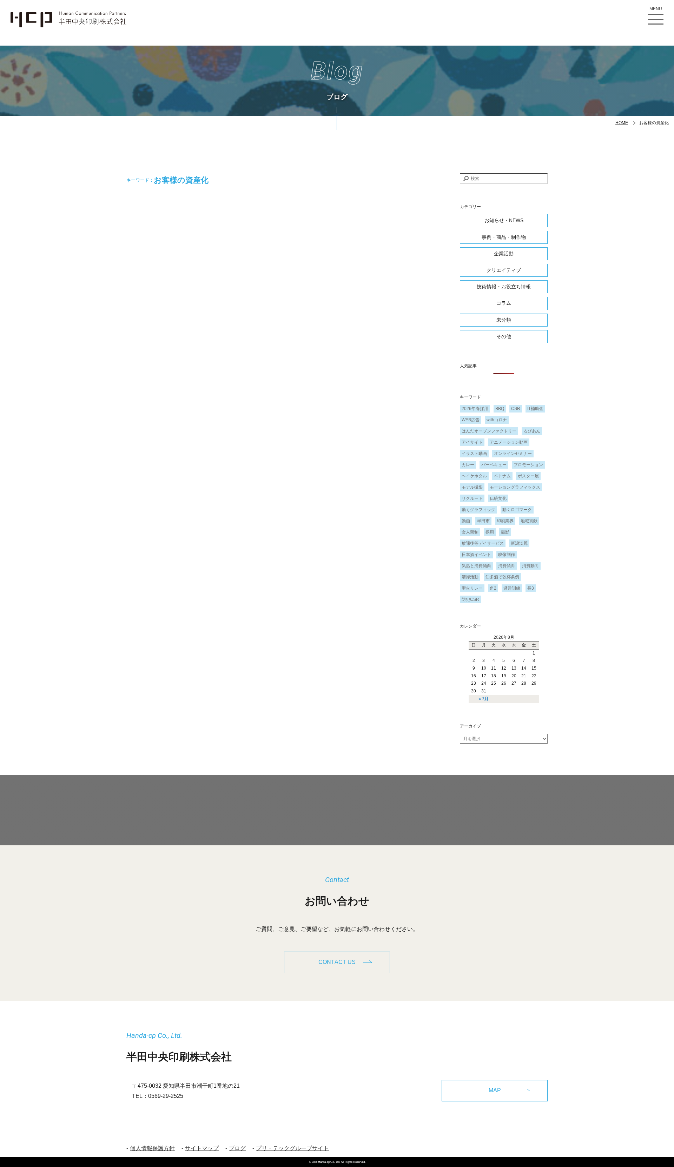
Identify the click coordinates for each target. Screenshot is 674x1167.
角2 (493, 588)
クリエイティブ (504, 270)
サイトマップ (202, 1148)
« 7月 (483, 698)
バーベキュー (494, 464)
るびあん (531, 431)
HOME (621, 122)
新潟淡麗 (519, 543)
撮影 (505, 532)
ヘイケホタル (474, 476)
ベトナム (502, 476)
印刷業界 (505, 520)
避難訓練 (511, 588)
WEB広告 (471, 419)
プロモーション (528, 464)
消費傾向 (506, 565)
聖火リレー (472, 588)
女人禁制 (470, 532)
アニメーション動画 (509, 442)
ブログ (237, 1148)
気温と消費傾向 (476, 565)
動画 (466, 520)
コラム (503, 303)
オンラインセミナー (513, 453)
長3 (530, 588)
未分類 (503, 320)
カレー (468, 464)
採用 (489, 532)
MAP (495, 1090)
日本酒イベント (476, 554)
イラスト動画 (474, 453)
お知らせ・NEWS (503, 220)
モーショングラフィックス (515, 487)
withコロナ (497, 419)
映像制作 (506, 554)
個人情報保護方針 (152, 1148)
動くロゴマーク (517, 509)
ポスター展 (528, 476)
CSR (515, 408)
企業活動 (504, 253)
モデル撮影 (472, 487)
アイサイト (472, 442)
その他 (503, 336)
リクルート (472, 498)
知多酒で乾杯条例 (502, 577)
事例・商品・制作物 (504, 237)
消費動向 (530, 565)
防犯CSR (470, 599)
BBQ (499, 408)
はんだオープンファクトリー (489, 431)
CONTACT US (337, 962)
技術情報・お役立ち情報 (504, 286)
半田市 (483, 520)
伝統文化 (498, 498)
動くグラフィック (478, 509)
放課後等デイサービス (483, 543)
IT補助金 (535, 408)
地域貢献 (529, 520)
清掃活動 (470, 577)
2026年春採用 (475, 408)
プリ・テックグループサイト (292, 1148)
